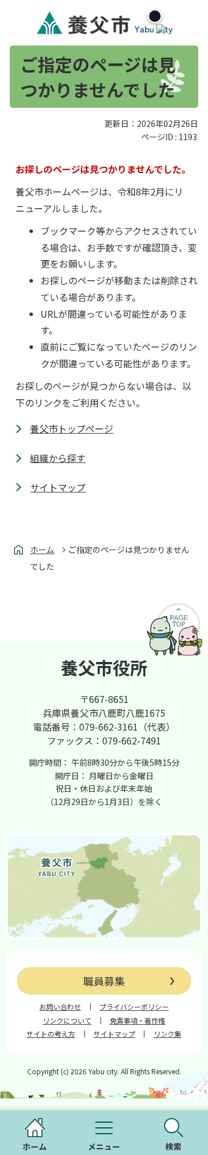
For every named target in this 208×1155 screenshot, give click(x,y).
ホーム (42, 549)
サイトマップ (58, 487)
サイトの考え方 (51, 1033)
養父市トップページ (71, 428)
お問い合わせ (60, 1006)
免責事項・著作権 (137, 1020)
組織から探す (58, 458)
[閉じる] (155, 16)
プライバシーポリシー (134, 1006)
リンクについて (67, 1020)
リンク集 (167, 1033)
